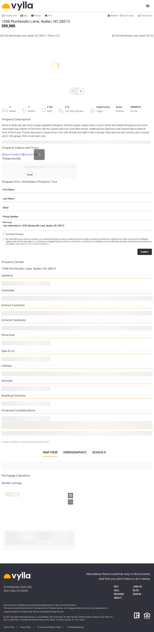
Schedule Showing (14, 234)
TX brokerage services (75, 627)
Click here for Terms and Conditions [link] (32, 244)
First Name (77, 189)
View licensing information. (66, 605)
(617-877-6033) (78, 620)
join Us (137, 586)
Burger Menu (147, 6)
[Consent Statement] (4, 242)
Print (50, 15)
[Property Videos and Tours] (39, 154)
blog (136, 590)
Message (77, 226)
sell (117, 590)
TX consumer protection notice (49, 627)
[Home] (30, 6)
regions (119, 594)
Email (77, 208)
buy (116, 586)
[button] (55, 65)
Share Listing (146, 15)
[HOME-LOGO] (18, 576)
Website (114, 15)
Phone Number (77, 217)
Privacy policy (25, 627)
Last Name (77, 199)
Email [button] (30, 174)
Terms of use (9, 627)
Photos (37, 15)
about (118, 597)
